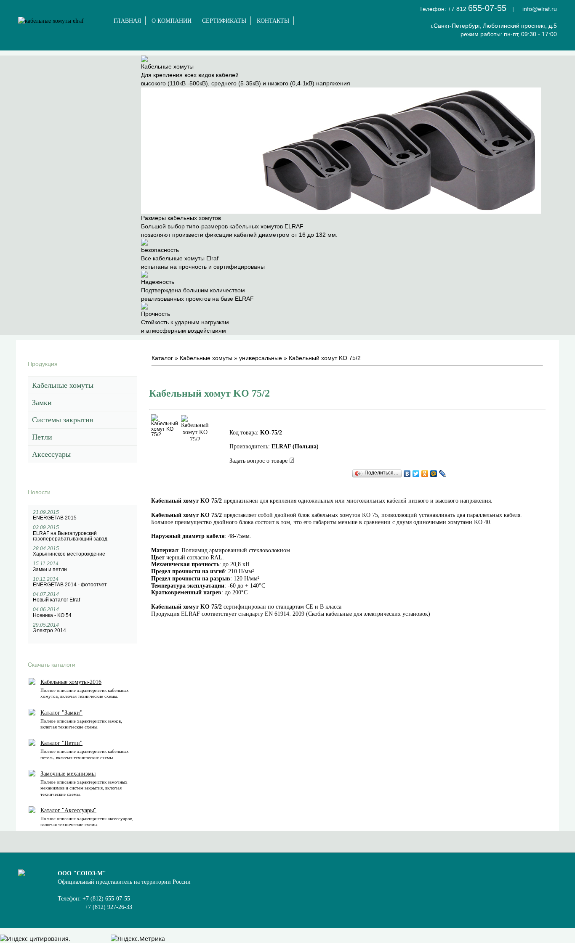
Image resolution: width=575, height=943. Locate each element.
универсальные (260, 358)
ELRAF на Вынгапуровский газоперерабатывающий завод (70, 536)
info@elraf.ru (539, 8)
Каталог (162, 358)
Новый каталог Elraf (56, 600)
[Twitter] (416, 473)
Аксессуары (51, 454)
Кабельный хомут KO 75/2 (325, 358)
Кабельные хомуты (62, 385)
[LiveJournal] (442, 473)
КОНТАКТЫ (273, 21)
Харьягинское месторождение (69, 554)
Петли (42, 437)
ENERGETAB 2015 (55, 518)
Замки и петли (50, 569)
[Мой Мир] (433, 473)
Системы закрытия (62, 420)
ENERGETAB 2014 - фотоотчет (70, 585)
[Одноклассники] (425, 473)
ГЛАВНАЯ (127, 21)
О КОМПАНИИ (172, 21)
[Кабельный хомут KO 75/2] (164, 434)
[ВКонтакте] (407, 473)
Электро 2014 (49, 630)
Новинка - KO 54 (52, 615)
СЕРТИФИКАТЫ (224, 21)
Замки (42, 402)
